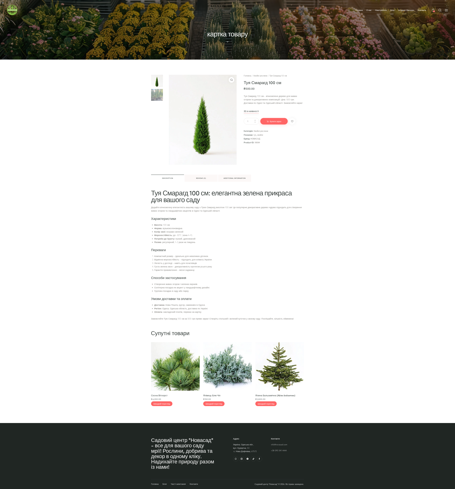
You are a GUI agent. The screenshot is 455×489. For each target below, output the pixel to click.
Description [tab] (167, 178)
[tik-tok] (253, 459)
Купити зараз (275, 121)
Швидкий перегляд (161, 403)
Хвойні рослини (260, 76)
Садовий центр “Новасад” (266, 484)
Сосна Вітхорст (159, 395)
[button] (231, 80)
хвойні (260, 135)
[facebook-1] (259, 459)
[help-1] (235, 459)
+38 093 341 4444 (279, 450)
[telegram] (247, 459)
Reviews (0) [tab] (201, 178)
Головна (247, 76)
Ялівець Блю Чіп (211, 395)
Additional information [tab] (235, 178)
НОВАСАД (255, 138)
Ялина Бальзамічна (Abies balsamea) (275, 395)
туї (254, 135)
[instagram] (241, 459)
